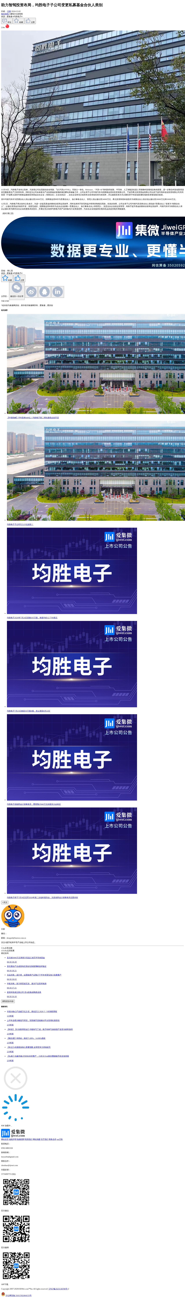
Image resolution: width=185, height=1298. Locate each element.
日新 (9, 11)
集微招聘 (21, 1139)
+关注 (4, 902)
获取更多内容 (8, 1001)
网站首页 (5, 1139)
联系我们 (29, 1139)
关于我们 (44, 1139)
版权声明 (13, 1139)
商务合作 (52, 1139)
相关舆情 (5, 14)
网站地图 (36, 1139)
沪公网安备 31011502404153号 (19, 1295)
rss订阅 (60, 1139)
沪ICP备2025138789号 (58, 1289)
